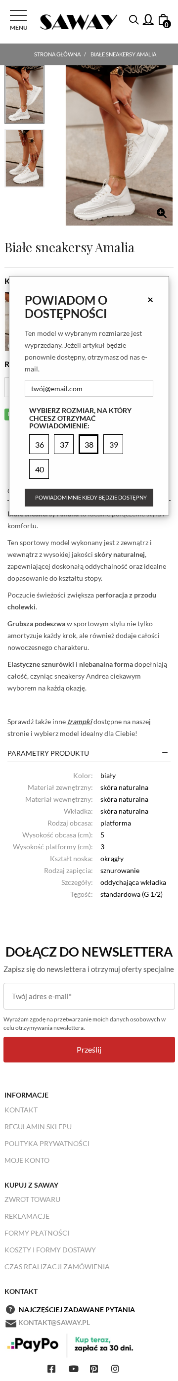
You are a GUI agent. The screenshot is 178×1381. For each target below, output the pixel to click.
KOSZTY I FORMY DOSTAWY (50, 1249)
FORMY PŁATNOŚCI (36, 1233)
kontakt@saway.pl (54, 1322)
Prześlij (89, 1049)
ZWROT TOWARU (32, 1199)
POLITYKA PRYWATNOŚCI (46, 1143)
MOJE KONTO (26, 1160)
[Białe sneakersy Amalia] (119, 145)
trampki (79, 721)
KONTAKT (21, 1109)
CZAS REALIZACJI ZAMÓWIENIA (57, 1266)
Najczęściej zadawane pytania (77, 1309)
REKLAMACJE (26, 1216)
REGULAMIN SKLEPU (38, 1126)
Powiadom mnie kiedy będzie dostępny (91, 497)
